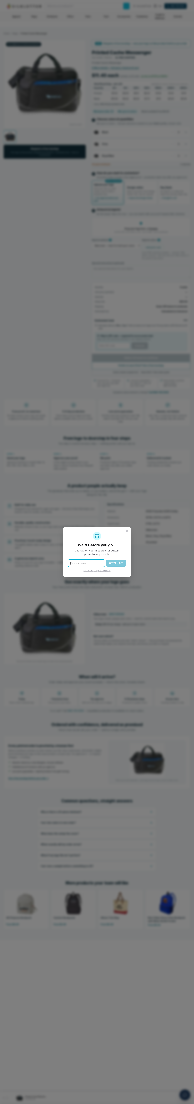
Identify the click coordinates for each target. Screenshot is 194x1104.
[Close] (127, 531)
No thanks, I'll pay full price (97, 570)
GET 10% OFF (116, 563)
